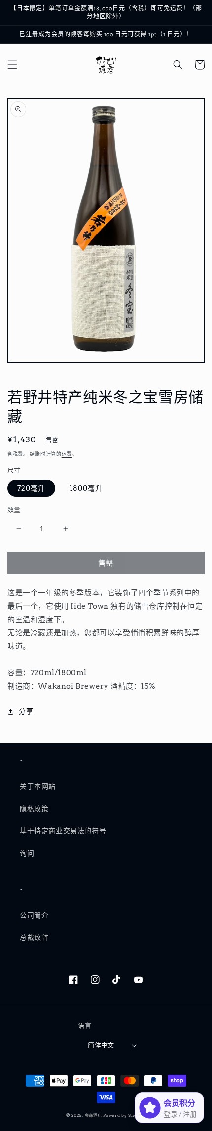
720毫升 (31, 488)
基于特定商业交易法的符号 (63, 831)
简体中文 (101, 1045)
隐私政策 (34, 809)
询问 (27, 853)
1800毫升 (86, 488)
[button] (12, 65)
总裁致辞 (34, 937)
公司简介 (34, 915)
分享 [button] (26, 711)
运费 (67, 454)
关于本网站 (38, 786)
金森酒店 (93, 1115)
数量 (14, 509)
